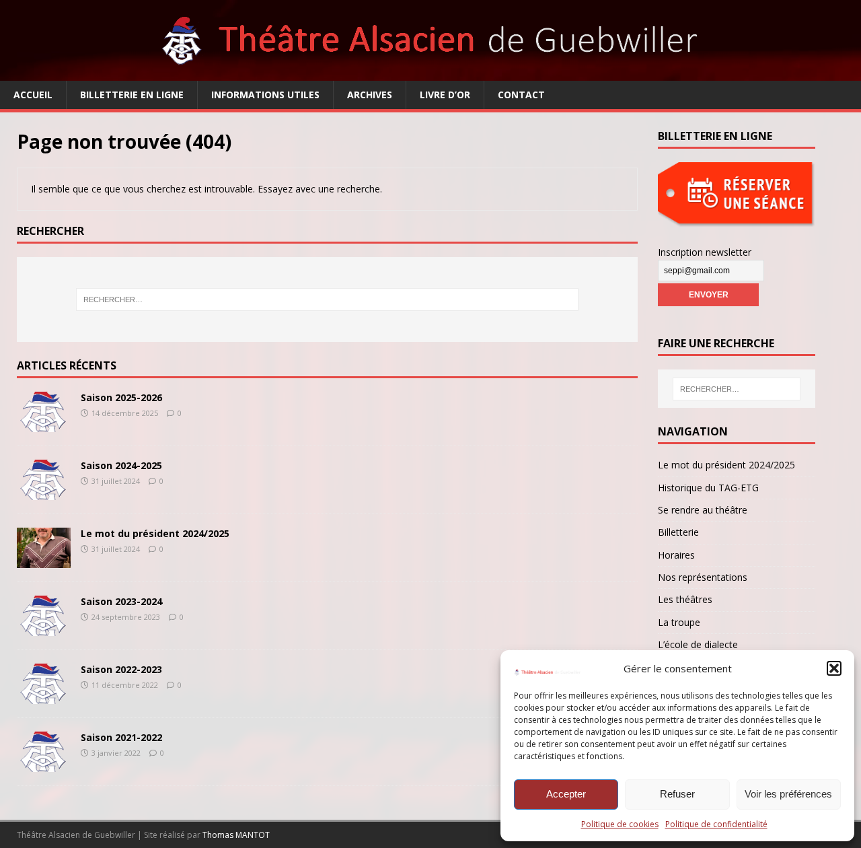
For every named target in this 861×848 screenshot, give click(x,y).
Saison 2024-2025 (121, 465)
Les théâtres (685, 599)
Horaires (676, 555)
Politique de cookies (620, 824)
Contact (521, 94)
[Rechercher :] (327, 299)
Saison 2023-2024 (121, 601)
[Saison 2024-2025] (44, 492)
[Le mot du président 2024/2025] (44, 560)
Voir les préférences (788, 794)
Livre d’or (445, 94)
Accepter (566, 794)
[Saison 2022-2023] (44, 696)
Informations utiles (265, 94)
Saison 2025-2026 (121, 397)
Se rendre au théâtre (702, 509)
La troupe (679, 622)
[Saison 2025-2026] (44, 424)
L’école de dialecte (698, 644)
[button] (834, 668)
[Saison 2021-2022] (44, 764)
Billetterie (678, 532)
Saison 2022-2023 (121, 669)
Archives (369, 94)
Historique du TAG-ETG (708, 487)
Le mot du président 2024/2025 (155, 533)
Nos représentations (702, 577)
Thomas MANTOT (236, 835)
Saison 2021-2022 (121, 737)
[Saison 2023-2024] (44, 628)
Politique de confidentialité (716, 824)
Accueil (32, 94)
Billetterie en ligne (132, 94)
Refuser (677, 794)
